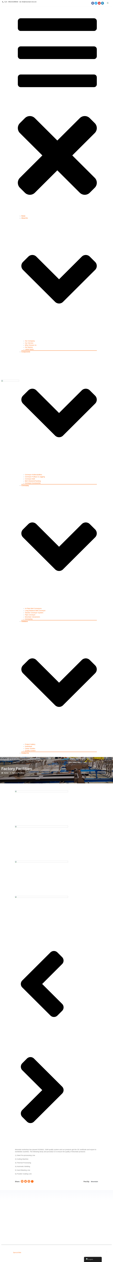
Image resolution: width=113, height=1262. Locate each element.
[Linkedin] (102, 3)
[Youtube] (99, 3)
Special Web (17, 1252)
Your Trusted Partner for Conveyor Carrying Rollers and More (77, 1234)
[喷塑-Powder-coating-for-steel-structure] (41, 862)
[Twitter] (96, 3)
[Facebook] (92, 3)
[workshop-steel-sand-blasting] (41, 792)
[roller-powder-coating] (41, 897)
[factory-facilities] (41, 827)
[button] (57, 110)
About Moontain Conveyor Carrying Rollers (77, 1223)
